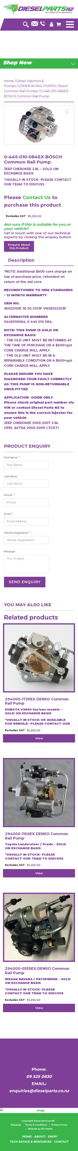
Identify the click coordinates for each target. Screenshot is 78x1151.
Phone (8, 495)
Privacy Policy (59, 1125)
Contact (61, 1141)
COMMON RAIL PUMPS (37, 86)
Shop (52, 1136)
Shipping (16, 1125)
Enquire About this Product (19, 246)
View (39, 738)
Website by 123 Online (40, 1129)
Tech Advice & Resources (30, 1141)
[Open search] (26, 23)
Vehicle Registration (16, 532)
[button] (67, 111)
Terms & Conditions (36, 1125)
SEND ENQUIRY (25, 582)
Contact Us (37, 197)
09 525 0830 (39, 1076)
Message (9, 551)
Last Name (10, 476)
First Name (10, 457)
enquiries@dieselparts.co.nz (39, 1090)
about (39, 1136)
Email (7, 513)
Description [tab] (21, 260)
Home (9, 81)
